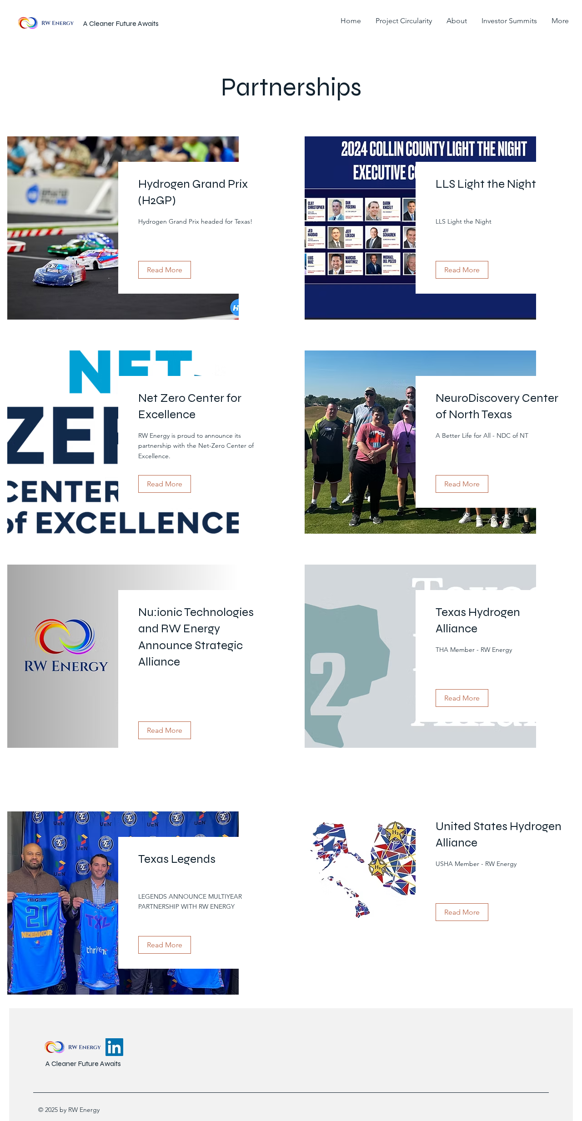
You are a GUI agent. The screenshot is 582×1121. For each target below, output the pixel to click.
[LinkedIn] (114, 1047)
